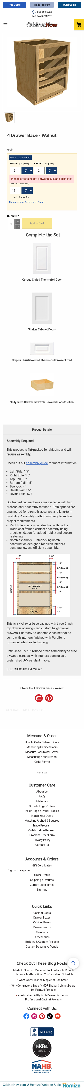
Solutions (42, 932)
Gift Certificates (42, 865)
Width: (19, 163)
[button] (73, 963)
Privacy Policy (42, 839)
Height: (44, 163)
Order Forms (42, 761)
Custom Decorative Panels (42, 946)
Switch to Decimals (20, 157)
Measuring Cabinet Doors (42, 747)
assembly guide (37, 463)
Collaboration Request (42, 830)
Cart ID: (42, 773)
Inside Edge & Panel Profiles (42, 810)
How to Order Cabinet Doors (42, 742)
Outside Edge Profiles (42, 806)
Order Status (42, 875)
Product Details (42, 429)
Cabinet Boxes (42, 922)
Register (25, 870)
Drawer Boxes (42, 917)
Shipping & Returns (42, 879)
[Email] (39, 698)
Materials (42, 801)
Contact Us (42, 844)
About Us (42, 791)
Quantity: (13, 216)
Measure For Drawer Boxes (42, 752)
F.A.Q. (42, 796)
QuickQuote (69, 5)
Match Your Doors (42, 815)
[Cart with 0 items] (79, 24)
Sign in (12, 870)
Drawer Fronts (42, 927)
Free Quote (15, 5)
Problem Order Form (42, 835)
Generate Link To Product (25, 710)
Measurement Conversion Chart (26, 202)
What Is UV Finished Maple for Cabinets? (43, 980)
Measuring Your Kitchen (42, 756)
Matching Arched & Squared (42, 820)
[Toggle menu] (5, 24)
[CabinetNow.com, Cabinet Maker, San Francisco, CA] (42, 1031)
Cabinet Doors (42, 912)
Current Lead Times (42, 884)
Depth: (19, 183)
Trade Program (42, 5)
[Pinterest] (49, 698)
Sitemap (42, 889)
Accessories (42, 937)
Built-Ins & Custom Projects (42, 941)
